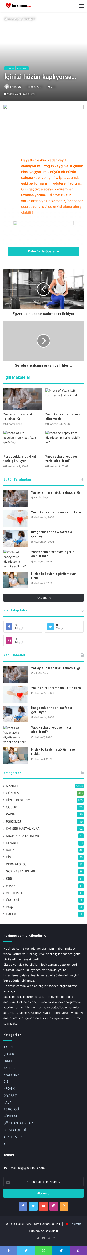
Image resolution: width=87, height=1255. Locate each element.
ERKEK (11, 885)
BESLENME (11, 1074)
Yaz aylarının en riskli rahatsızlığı (55, 492)
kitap (9, 907)
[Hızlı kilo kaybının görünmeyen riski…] (15, 580)
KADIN (10, 814)
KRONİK (9, 1088)
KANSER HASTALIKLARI (23, 828)
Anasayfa (14, 19)
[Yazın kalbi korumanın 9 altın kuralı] (64, 399)
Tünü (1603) (43, 597)
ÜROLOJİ (12, 900)
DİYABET (12, 843)
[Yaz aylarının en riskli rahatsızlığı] (22, 399)
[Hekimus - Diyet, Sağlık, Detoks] (19, 6)
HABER (11, 914)
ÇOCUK (11, 807)
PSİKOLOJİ (22, 68)
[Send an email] (19, 86)
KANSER (9, 1068)
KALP (10, 850)
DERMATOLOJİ (16, 864)
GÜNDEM (12, 793)
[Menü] (81, 6)
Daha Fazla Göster (42, 251)
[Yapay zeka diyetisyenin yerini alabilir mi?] (64, 441)
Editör (13, 86)
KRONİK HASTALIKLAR (22, 835)
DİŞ (8, 857)
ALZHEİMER (14, 893)
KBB (9, 878)
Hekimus (75, 1224)
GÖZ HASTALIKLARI (20, 871)
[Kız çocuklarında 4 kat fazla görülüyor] (22, 441)
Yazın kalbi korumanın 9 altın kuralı (57, 512)
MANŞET (29, 19)
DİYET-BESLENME (19, 800)
